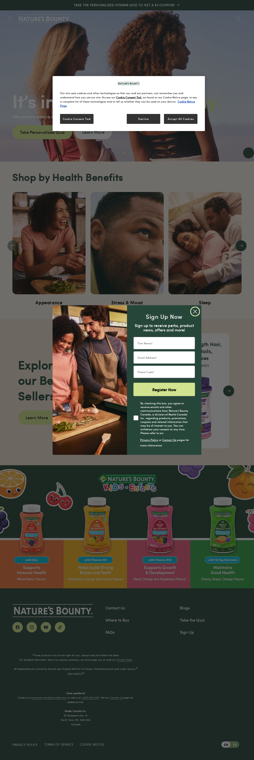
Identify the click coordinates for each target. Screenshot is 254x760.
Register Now (164, 389)
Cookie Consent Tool (77, 119)
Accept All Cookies (181, 119)
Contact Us (169, 440)
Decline (143, 119)
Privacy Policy (149, 440)
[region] (129, 103)
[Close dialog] (195, 311)
